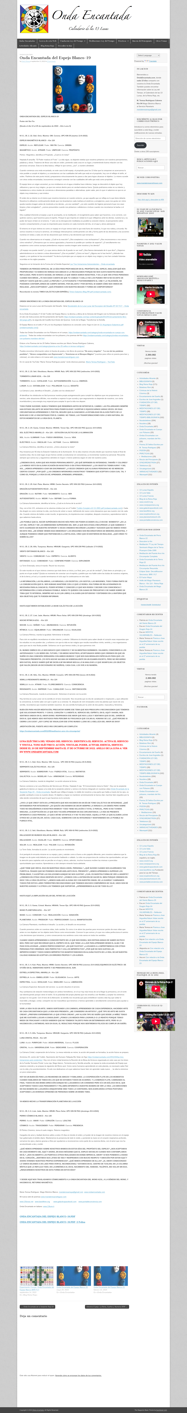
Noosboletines (145, 420)
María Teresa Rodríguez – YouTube (100, 362)
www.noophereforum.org (149, 514)
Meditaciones (146, 456)
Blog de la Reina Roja (148, 499)
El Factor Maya (145, 577)
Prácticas (122, 41)
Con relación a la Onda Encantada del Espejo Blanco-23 (151, 942)
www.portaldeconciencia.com (90, 1202)
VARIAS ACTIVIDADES (148, 472)
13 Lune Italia (144, 493)
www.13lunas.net (26, 1202)
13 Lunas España (146, 490)
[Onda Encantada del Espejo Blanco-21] (111, 1276)
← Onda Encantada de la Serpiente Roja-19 (37, 1307)
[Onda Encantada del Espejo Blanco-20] (74, 1276)
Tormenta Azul (156, 604)
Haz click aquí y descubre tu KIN (151, 200)
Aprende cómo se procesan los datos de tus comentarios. (78, 1375)
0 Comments (51, 61)
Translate (153, 61)
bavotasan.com (161, 1410)
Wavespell (143, 475)
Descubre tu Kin (65, 46)
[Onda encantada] (76, 17)
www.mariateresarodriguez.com (66, 357)
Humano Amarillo (146, 604)
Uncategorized (145, 469)
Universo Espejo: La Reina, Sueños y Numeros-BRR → (107, 1307)
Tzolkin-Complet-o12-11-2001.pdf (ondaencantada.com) (99, 508)
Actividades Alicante (28, 46)
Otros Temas (161, 41)
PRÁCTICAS (144, 454)
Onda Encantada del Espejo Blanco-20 (72, 1287)
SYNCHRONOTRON (147, 463)
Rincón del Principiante (142, 41)
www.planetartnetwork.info (150, 517)
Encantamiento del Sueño (149, 396)
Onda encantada (38, 1410)
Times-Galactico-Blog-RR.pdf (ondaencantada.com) (90, 292)
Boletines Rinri (145, 387)
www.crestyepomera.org (149, 505)
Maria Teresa (26, 61)
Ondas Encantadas (27, 41)
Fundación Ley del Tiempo (71, 41)
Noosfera (143, 423)
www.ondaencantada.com (94, 1192)
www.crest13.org (146, 502)
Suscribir (140, 145)
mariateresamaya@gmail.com (71, 1192)
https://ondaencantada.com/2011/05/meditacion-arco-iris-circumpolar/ (50, 731)
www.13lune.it (48, 1206)
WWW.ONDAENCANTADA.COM (41, 752)
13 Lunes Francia (146, 496)
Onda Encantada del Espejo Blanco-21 (109, 1287)
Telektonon (143, 465)
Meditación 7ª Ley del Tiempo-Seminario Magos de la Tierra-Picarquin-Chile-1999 (151, 547)
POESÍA (142, 450)
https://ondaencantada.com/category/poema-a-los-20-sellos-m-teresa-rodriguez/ (52, 346)
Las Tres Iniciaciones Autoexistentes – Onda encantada (92, 264)
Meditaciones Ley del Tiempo (101, 41)
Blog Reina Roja (47, 46)
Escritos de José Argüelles (150, 399)
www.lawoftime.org (42, 1202)
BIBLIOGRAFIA (145, 381)
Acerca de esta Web (47, 41)
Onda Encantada (26, 54)
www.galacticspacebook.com (64, 1202)
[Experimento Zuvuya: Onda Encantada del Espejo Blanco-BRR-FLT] (37, 1276)
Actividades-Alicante (147, 378)
